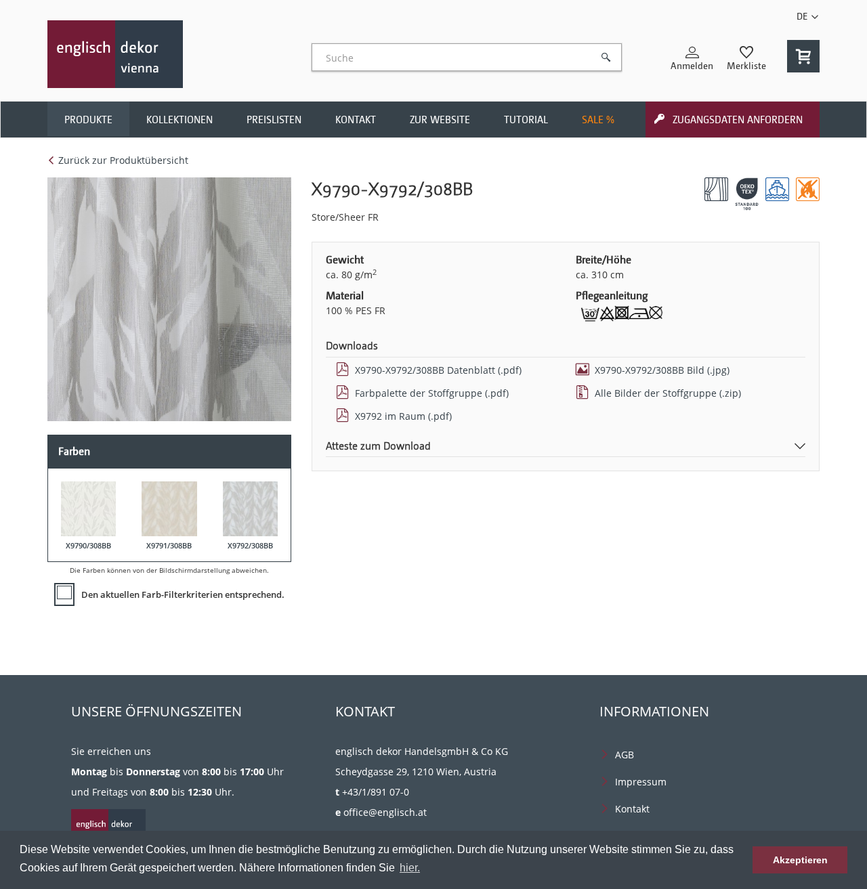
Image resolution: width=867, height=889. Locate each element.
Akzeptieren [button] (800, 859)
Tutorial (526, 120)
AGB (624, 754)
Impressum (641, 781)
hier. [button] (410, 867)
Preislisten (274, 120)
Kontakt (355, 120)
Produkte (88, 120)
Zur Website (440, 120)
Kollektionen (179, 120)
